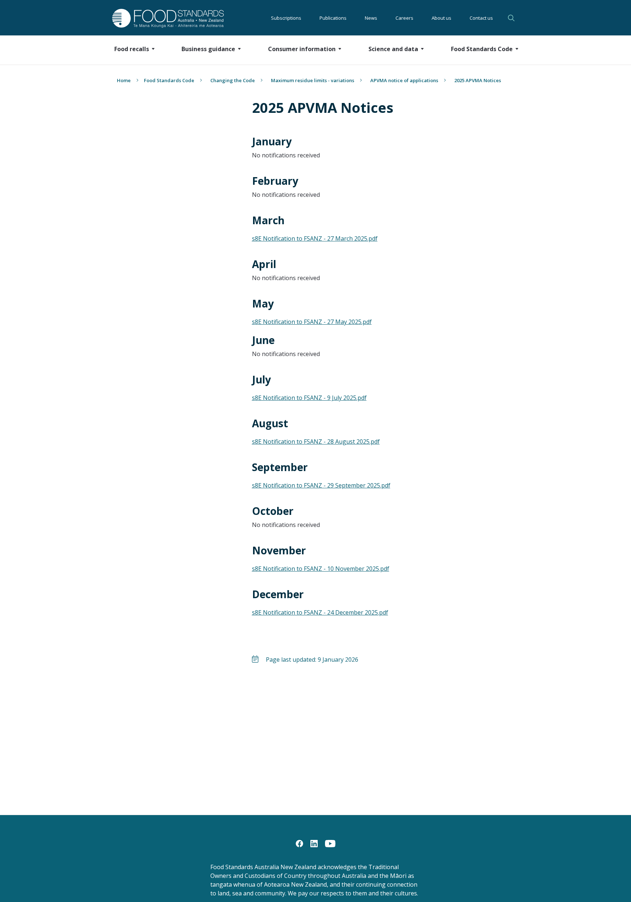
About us (441, 18)
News (371, 18)
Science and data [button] (393, 49)
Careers (404, 18)
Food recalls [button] (131, 49)
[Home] (160, 18)
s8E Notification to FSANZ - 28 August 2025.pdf (316, 441)
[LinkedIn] (314, 842)
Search (512, 18)
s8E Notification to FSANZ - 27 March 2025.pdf (315, 238)
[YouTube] (330, 842)
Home (124, 80)
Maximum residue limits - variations (312, 80)
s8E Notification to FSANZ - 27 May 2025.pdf (312, 322)
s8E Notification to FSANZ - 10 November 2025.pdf (320, 569)
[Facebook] (299, 842)
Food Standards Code (169, 80)
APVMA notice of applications (404, 80)
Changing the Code (232, 80)
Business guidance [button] (208, 49)
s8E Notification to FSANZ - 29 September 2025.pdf (321, 485)
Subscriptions (286, 18)
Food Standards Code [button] (482, 49)
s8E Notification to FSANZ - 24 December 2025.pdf (320, 612)
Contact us (481, 18)
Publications (333, 18)
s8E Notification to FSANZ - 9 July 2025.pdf (309, 398)
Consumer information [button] (302, 49)
